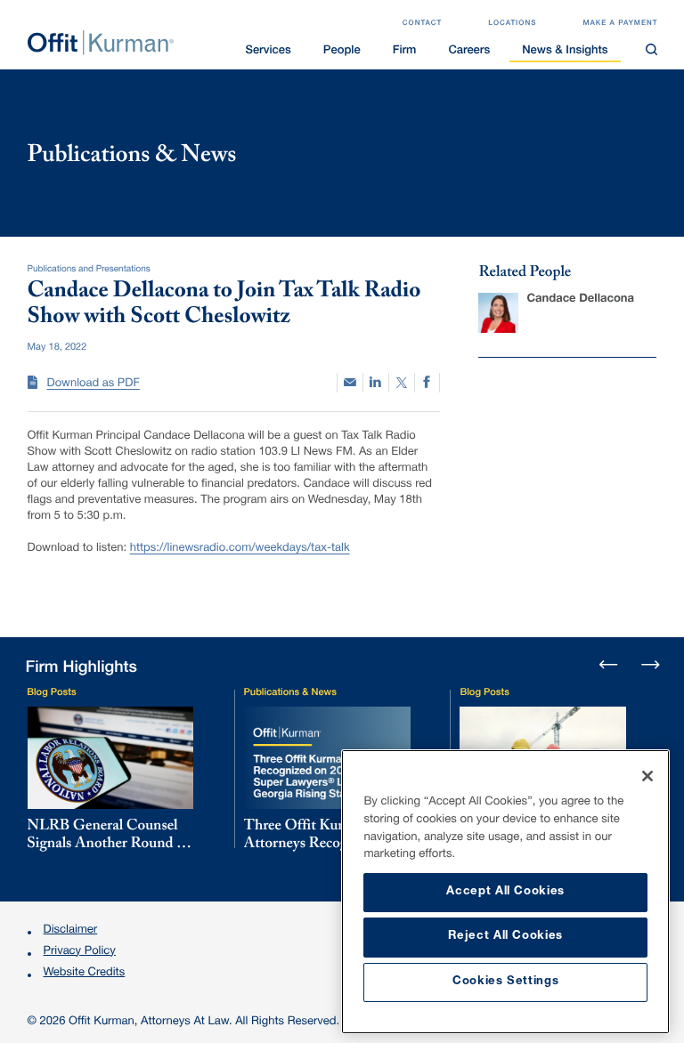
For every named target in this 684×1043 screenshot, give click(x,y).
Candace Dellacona (580, 299)
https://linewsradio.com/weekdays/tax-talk (240, 548)
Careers (469, 51)
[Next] (649, 663)
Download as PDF (93, 384)
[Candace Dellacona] (498, 313)
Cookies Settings (505, 982)
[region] (505, 891)
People (342, 51)
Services (267, 51)
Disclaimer (71, 930)
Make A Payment (619, 24)
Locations (512, 24)
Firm (405, 51)
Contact (423, 24)
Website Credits (85, 973)
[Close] (647, 776)
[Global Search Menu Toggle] (651, 49)
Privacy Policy (80, 952)
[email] (350, 382)
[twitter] (401, 383)
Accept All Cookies (505, 892)
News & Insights (564, 51)
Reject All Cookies (505, 936)
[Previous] (609, 666)
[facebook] (427, 383)
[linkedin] (375, 383)
